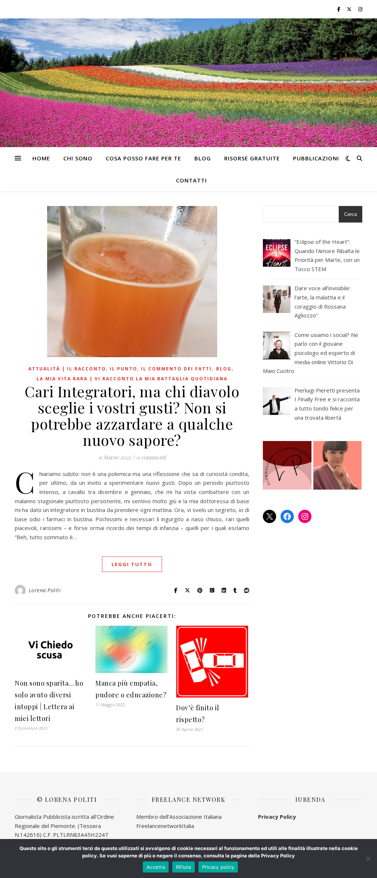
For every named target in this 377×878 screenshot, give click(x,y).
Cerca (350, 214)
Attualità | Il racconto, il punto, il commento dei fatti (120, 369)
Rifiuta (183, 867)
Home (41, 158)
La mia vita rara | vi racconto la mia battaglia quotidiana (132, 379)
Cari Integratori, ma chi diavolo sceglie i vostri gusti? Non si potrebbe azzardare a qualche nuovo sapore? (132, 415)
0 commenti (151, 457)
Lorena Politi (45, 590)
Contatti (191, 180)
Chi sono (77, 158)
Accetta (156, 867)
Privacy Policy (277, 816)
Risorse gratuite (252, 158)
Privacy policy (218, 867)
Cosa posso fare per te (143, 158)
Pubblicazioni (316, 158)
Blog (202, 158)
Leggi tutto (132, 564)
